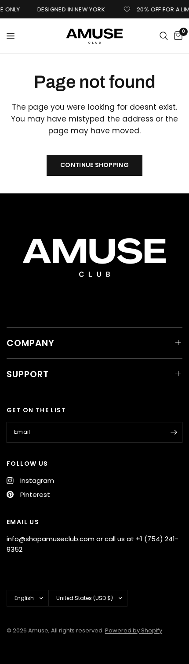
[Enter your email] (173, 432)
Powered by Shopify (133, 630)
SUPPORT (28, 374)
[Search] (163, 36)
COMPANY (31, 343)
